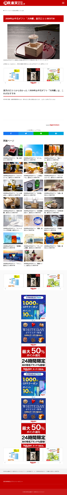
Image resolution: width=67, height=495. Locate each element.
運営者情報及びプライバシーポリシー (13, 481)
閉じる (33, 320)
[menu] (63, 3)
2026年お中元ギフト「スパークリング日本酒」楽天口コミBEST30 (12, 230)
